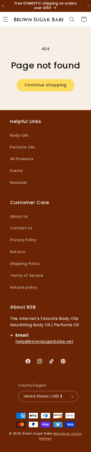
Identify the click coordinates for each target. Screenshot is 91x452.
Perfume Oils (22, 147)
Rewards (18, 182)
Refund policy (23, 287)
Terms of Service (26, 275)
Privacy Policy (23, 239)
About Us (19, 216)
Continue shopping (45, 85)
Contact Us (21, 228)
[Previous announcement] (5, 5)
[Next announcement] (85, 5)
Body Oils (19, 135)
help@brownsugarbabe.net (44, 341)
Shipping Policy (25, 263)
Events (16, 170)
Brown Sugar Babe (37, 434)
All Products (22, 158)
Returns (17, 251)
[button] (72, 19)
